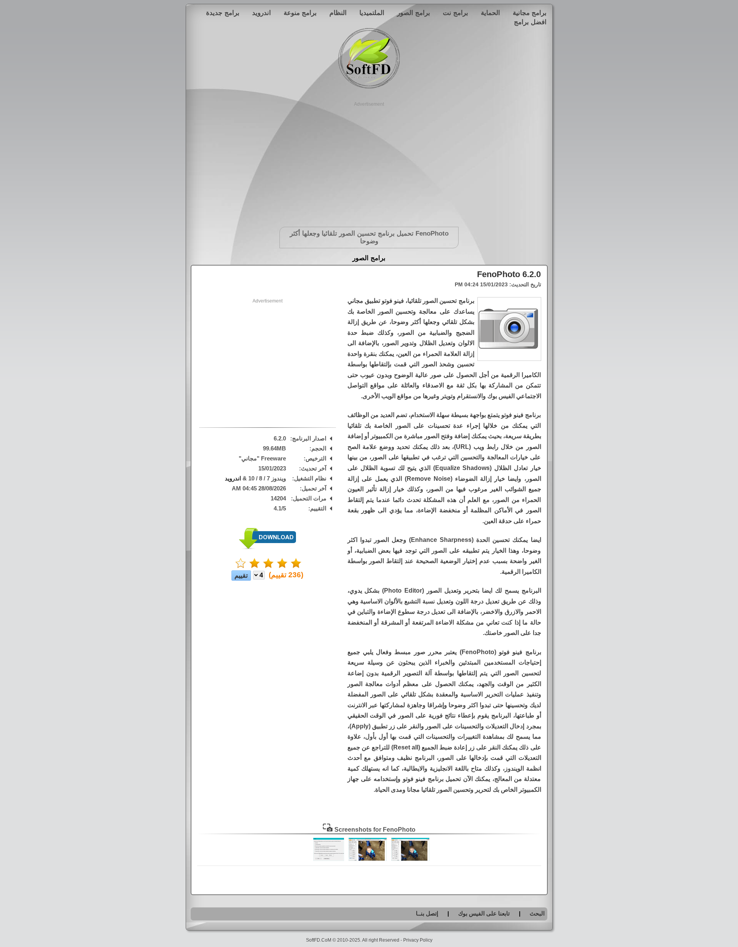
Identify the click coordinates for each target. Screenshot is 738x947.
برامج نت (455, 13)
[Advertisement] (369, 161)
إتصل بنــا (427, 913)
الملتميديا (371, 13)
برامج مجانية (530, 13)
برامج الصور (413, 13)
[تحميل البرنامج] (267, 547)
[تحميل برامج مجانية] (369, 87)
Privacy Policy (417, 940)
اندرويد (261, 13)
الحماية (490, 13)
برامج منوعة (300, 13)
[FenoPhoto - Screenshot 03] (328, 859)
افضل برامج (530, 22)
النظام (338, 13)
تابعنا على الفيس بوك (484, 913)
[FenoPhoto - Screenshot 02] (368, 859)
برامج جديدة (222, 13)
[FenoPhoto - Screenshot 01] (410, 859)
